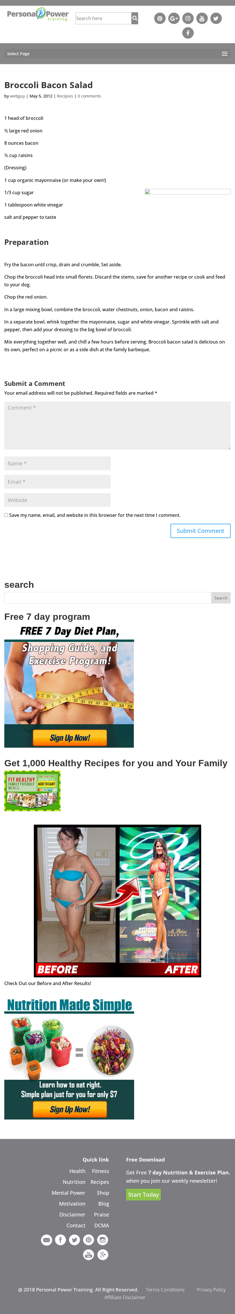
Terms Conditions (165, 1289)
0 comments (89, 96)
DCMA (101, 1225)
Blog (103, 1203)
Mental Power (68, 1192)
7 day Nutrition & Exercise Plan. (189, 1172)
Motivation (72, 1203)
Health (77, 1171)
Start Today (143, 1194)
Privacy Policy (211, 1289)
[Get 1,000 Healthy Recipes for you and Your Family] (32, 809)
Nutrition (74, 1181)
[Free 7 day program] (69, 746)
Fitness (100, 1171)
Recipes (100, 1181)
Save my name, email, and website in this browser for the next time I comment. (95, 515)
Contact (75, 1225)
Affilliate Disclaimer (125, 1297)
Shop (103, 1192)
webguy (17, 96)
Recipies (65, 96)
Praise (101, 1214)
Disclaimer (72, 1214)
